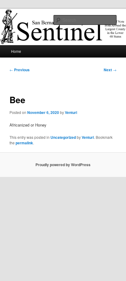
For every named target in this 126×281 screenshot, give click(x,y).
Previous (19, 69)
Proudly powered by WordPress (63, 164)
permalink (24, 143)
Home (16, 51)
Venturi (71, 112)
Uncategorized (63, 137)
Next (110, 69)
